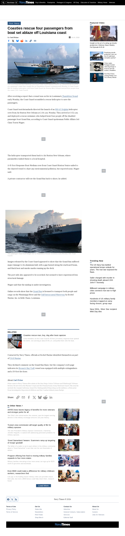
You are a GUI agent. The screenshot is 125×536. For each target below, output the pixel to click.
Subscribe (38, 509)
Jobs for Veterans (98, 515)
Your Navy (14, 23)
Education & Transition (88, 2)
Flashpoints (51, 2)
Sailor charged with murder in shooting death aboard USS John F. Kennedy (102, 280)
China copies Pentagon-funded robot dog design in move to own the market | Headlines (110, 66)
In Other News (14, 406)
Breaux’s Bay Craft (27, 368)
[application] (103, 33)
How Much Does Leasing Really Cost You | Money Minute (110, 75)
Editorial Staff (68, 517)
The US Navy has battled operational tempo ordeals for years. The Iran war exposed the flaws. (103, 268)
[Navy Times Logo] (26, 2)
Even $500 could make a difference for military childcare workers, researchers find (31, 472)
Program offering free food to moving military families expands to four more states (30, 457)
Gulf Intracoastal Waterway (53, 294)
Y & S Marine (15, 358)
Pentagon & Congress (64, 2)
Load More (43, 485)
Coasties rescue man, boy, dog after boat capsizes (44, 335)
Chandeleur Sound (70, 96)
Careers (95, 512)
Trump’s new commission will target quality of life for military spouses (29, 426)
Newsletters (39, 512)
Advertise (67, 509)
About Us (95, 509)
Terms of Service (12, 512)
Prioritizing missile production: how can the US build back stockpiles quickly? (110, 55)
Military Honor (102, 2)
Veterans (112, 2)
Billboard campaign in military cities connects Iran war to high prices (103, 290)
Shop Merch (39, 517)
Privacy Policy (11, 509)
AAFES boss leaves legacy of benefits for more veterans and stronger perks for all (31, 411)
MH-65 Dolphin (61, 109)
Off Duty (76, 2)
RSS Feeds (39, 515)
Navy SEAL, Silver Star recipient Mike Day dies (103, 310)
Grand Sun (37, 291)
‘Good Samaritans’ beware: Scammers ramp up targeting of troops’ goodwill (31, 441)
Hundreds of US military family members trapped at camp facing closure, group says (102, 301)
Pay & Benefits (40, 2)
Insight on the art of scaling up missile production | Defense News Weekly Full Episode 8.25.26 (103, 45)
